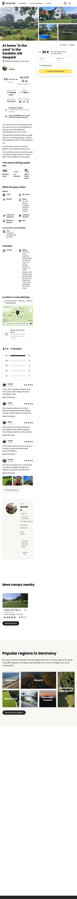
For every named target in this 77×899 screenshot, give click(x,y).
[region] (15, 600)
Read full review (8, 397)
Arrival (42, 58)
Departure (60, 58)
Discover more (11, 623)
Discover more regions (14, 712)
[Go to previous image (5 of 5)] (5, 600)
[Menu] (67, 3)
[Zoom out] (30, 310)
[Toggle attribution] (30, 323)
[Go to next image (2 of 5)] (25, 600)
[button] (17, 313)
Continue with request (55, 71)
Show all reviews (11, 490)
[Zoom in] (30, 307)
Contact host (25, 553)
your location (11, 303)
